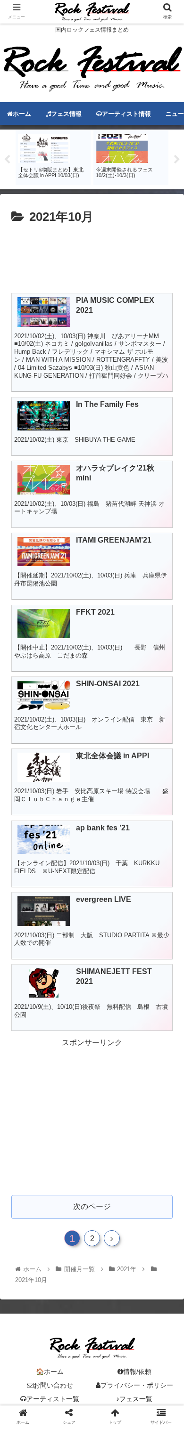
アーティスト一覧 (52, 1399)
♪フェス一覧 (134, 1399)
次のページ (92, 1206)
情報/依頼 (137, 1371)
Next (177, 159)
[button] (165, 1010)
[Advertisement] (92, 255)
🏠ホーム (50, 1371)
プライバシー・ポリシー (136, 1385)
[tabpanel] (53, 157)
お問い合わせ (53, 1385)
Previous (7, 159)
